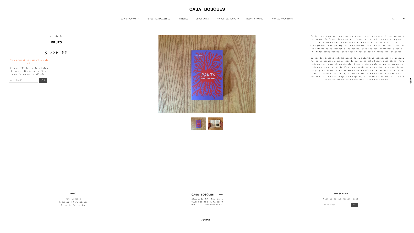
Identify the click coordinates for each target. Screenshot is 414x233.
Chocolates (202, 19)
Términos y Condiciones (73, 202)
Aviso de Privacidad (73, 205)
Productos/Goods (227, 19)
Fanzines (183, 19)
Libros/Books (129, 19)
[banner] (207, 8)
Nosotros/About (255, 19)
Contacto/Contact (282, 19)
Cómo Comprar (73, 199)
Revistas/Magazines (158, 19)
